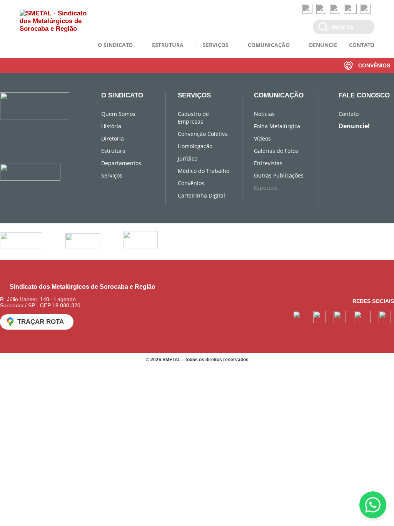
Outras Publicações (279, 175)
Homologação (195, 146)
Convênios (191, 183)
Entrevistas (268, 163)
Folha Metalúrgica (277, 126)
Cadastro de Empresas (193, 117)
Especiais (266, 187)
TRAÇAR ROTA (40, 321)
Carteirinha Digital (201, 195)
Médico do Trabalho (203, 170)
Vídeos (262, 138)
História (111, 126)
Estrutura (113, 150)
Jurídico (187, 158)
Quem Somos (118, 113)
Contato (349, 113)
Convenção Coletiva (203, 133)
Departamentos (121, 163)
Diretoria (112, 138)
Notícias (264, 113)
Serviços (111, 175)
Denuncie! (354, 126)
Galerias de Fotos (276, 150)
